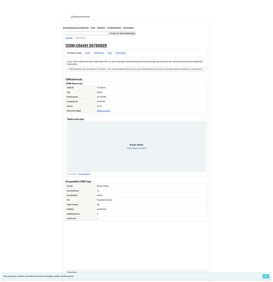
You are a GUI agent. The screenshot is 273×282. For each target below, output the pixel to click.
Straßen (101, 27)
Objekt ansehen (103, 111)
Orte (93, 27)
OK (265, 276)
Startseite (69, 38)
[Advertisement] (136, 245)
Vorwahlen (128, 27)
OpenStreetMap (84, 174)
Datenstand (121, 53)
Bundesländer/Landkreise (76, 27)
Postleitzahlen (114, 27)
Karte (87, 53)
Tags (110, 53)
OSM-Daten (99, 53)
